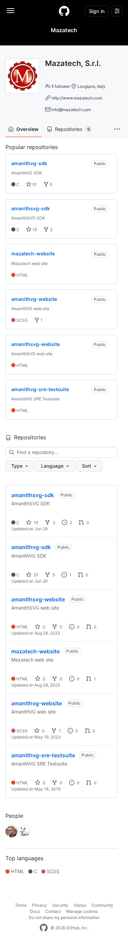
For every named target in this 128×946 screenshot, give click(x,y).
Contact (53, 911)
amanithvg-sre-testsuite (43, 755)
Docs (35, 911)
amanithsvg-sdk (32, 495)
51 (34, 184)
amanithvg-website (36, 703)
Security (60, 905)
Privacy (39, 905)
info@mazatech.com (71, 109)
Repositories (72, 129)
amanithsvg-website (38, 599)
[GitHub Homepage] (44, 927)
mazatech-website (35, 651)
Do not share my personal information (64, 917)
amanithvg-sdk (31, 547)
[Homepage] (64, 10)
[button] (117, 129)
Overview (27, 129)
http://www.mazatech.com (77, 98)
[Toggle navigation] (10, 10)
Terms (21, 905)
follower (61, 86)
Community (102, 905)
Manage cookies (82, 911)
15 (34, 229)
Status (80, 905)
